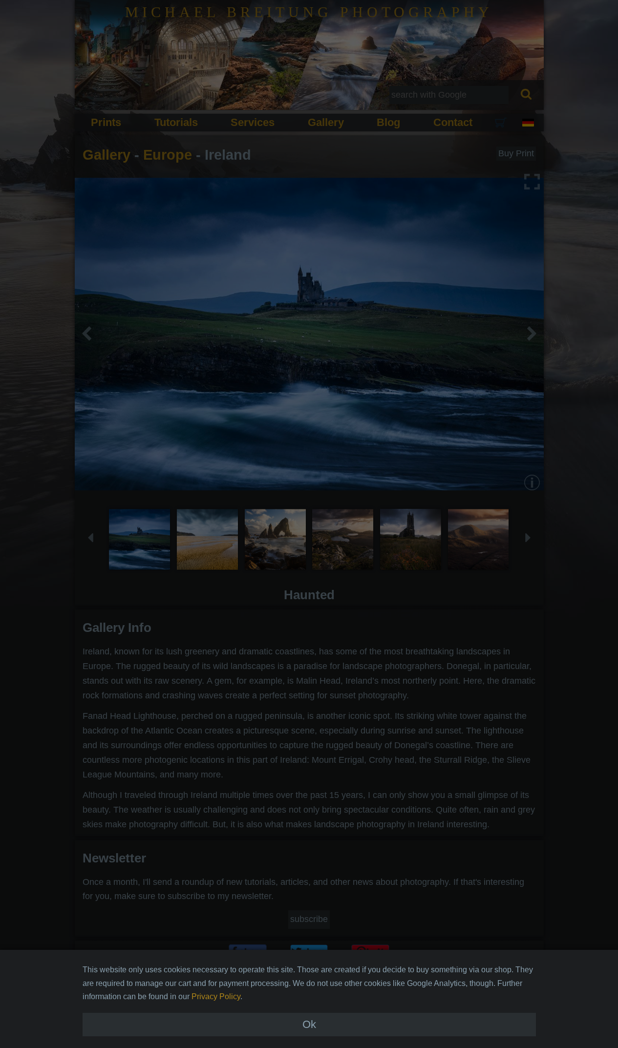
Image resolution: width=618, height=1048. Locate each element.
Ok (309, 1024)
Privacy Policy (216, 996)
